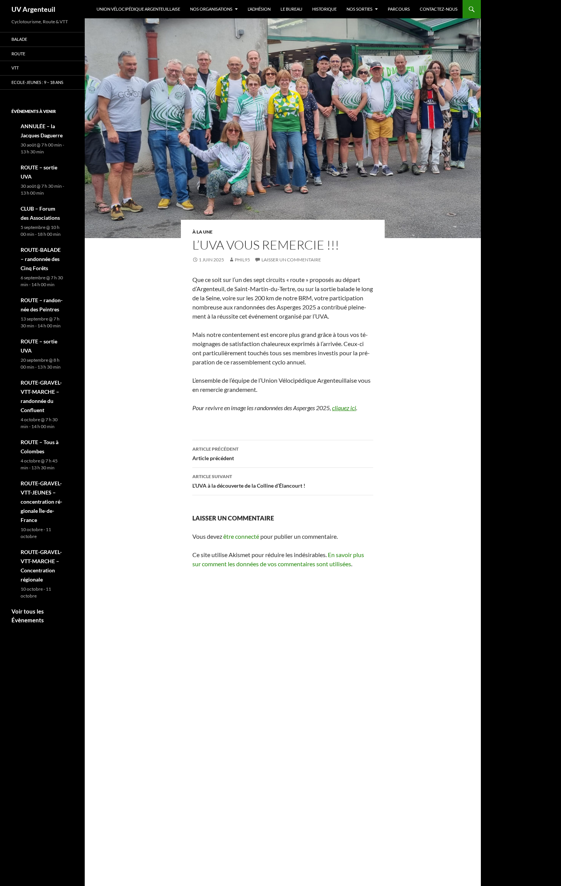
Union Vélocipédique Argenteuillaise (138, 8)
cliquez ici (344, 407)
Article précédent (215, 453)
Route (18, 53)
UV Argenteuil (33, 9)
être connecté (241, 536)
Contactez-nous (439, 8)
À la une (202, 232)
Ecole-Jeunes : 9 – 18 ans (37, 82)
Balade (19, 39)
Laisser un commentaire (291, 260)
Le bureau (291, 8)
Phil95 (242, 260)
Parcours (399, 8)
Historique (324, 8)
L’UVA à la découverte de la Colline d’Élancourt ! (248, 481)
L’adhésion (259, 8)
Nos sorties (359, 8)
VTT (15, 67)
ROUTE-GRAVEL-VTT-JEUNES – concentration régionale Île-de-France (41, 501)
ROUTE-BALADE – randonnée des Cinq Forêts (41, 258)
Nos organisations (211, 8)
